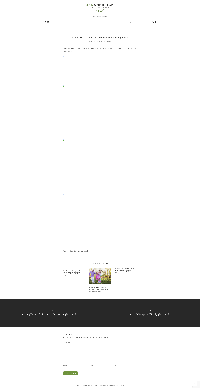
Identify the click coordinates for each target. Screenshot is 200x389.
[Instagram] (45, 22)
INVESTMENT (106, 22)
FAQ (130, 22)
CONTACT (116, 22)
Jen (92, 41)
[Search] (153, 22)
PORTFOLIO (79, 22)
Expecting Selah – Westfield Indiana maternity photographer (99, 288)
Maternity (100, 292)
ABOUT (88, 22)
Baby (90, 292)
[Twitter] (48, 22)
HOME (71, 22)
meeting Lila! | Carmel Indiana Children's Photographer (125, 269)
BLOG (123, 22)
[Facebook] (43, 22)
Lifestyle (108, 41)
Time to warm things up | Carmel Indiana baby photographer (73, 272)
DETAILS (96, 22)
